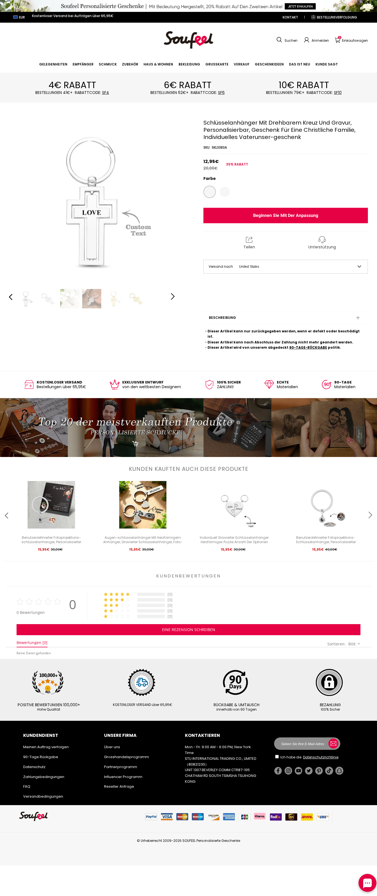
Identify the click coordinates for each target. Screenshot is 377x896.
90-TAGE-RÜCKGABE (308, 347)
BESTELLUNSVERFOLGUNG (337, 17)
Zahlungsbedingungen (43, 776)
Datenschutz (34, 766)
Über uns (112, 747)
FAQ (26, 786)
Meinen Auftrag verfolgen (46, 747)
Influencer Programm (123, 776)
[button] (286, 40)
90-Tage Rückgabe (40, 757)
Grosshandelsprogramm (126, 757)
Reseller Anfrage (119, 786)
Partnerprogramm (120, 766)
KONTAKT (290, 17)
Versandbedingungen (43, 796)
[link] (53, 64)
